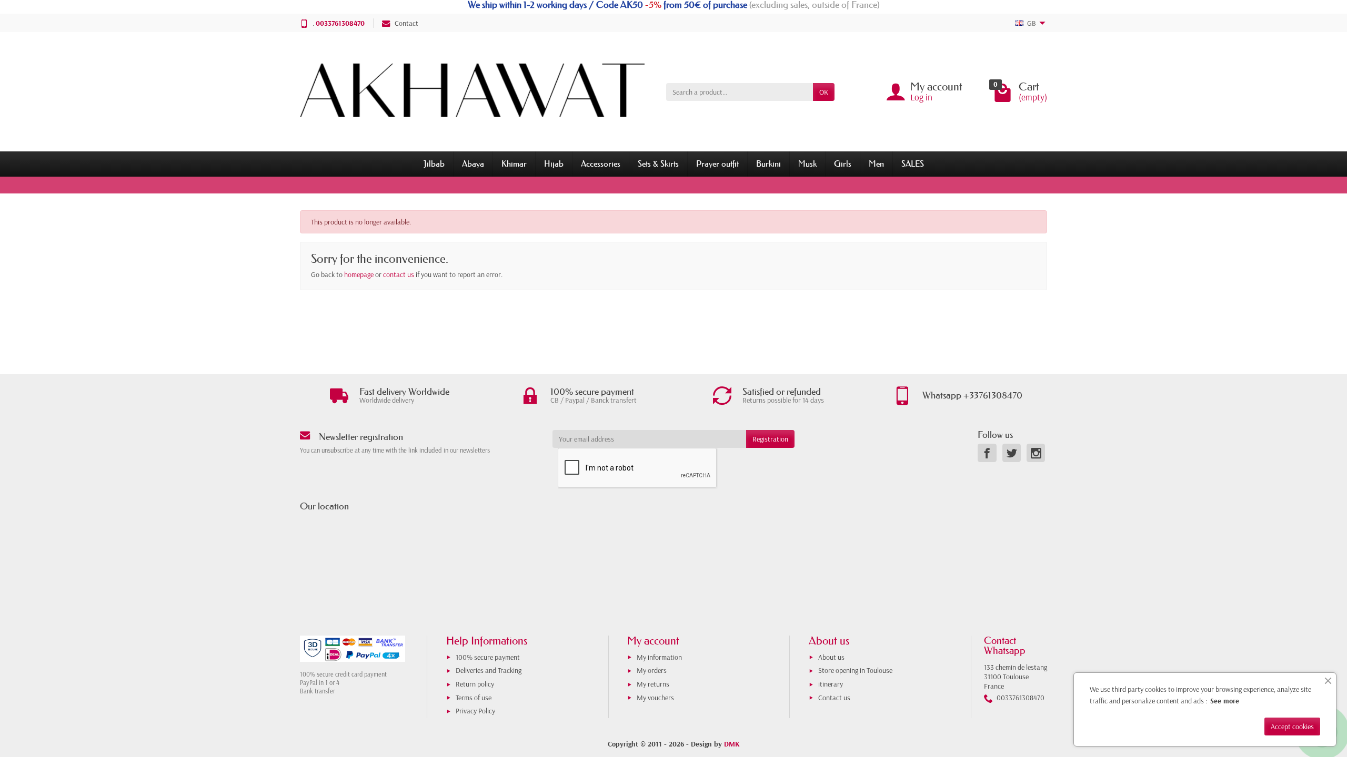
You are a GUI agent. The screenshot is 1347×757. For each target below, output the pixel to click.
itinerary (830, 684)
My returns (653, 684)
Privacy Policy (475, 710)
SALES (912, 163)
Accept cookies (1292, 726)
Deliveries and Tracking (488, 670)
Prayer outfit (717, 163)
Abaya (473, 163)
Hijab (554, 163)
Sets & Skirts (658, 163)
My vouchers (655, 697)
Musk (807, 163)
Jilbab (434, 163)
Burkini (768, 163)
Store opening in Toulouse (855, 670)
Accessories (600, 163)
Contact (406, 23)
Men (876, 163)
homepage (359, 274)
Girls (842, 163)
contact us (398, 274)
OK (823, 92)
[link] (987, 453)
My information (659, 657)
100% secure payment (488, 657)
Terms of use (473, 697)
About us (831, 657)
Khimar (514, 163)
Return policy (475, 684)
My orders (652, 670)
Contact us (834, 697)
